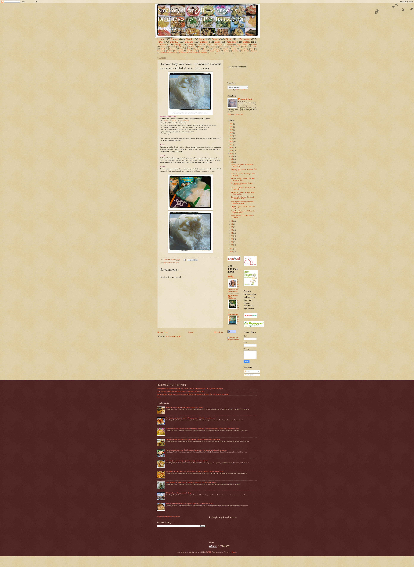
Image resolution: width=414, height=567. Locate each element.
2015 (231, 249)
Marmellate (243, 49)
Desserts (162, 44)
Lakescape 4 (238, 320)
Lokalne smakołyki (231, 277)
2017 (231, 150)
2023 (231, 133)
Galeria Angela (233, 314)
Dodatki (254, 45)
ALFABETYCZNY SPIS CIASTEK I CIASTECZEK (193, 53)
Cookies (231, 42)
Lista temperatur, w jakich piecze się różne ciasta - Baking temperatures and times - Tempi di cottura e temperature (193, 394)
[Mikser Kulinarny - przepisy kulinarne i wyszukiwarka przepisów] (251, 285)
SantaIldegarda (191, 51)
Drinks (163, 47)
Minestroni (196, 49)
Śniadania (229, 45)
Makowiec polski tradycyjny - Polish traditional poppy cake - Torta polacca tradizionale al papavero (196, 450)
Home (190, 332)
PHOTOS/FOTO (228, 53)
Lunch (160, 39)
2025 (231, 127)
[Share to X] (192, 260)
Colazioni (254, 51)
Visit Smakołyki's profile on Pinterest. (168, 516)
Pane (200, 45)
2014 (231, 251)
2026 (231, 124)
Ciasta (229, 39)
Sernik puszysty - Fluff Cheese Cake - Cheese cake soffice (184, 407)
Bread (208, 45)
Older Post (218, 332)
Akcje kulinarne (242, 45)
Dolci (217, 42)
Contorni (191, 47)
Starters (234, 49)
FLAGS (208, 552)
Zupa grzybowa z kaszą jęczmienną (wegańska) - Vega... (242, 202)
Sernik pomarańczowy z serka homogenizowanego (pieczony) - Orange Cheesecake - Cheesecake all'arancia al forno (202, 428)
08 (232, 224)
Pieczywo (191, 45)
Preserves (223, 47)
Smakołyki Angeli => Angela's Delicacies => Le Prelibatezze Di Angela (200, 18)
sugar (174, 121)
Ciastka (174, 42)
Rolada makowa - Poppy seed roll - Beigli (178, 493)
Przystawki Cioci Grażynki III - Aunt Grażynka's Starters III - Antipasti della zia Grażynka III (194, 471)
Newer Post (162, 332)
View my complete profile (235, 114)
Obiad (189, 39)
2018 (231, 147)
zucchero (186, 121)
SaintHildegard (178, 51)
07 (232, 227)
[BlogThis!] (190, 260)
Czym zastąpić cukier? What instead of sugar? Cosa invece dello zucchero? (181, 391)
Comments (249, 375)
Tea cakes (244, 39)
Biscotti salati (245, 51)
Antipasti (212, 47)
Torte (160, 42)
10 (232, 162)
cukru (166, 121)
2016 (231, 153)
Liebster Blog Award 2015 (215, 53)
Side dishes (218, 45)
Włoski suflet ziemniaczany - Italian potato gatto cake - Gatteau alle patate (189, 504)
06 (232, 230)
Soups (181, 49)
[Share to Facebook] (194, 260)
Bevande (172, 47)
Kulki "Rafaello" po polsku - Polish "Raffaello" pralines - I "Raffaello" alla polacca (191, 482)
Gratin (169, 51)
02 (232, 242)
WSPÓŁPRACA (238, 53)
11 (232, 159)
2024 (231, 130)
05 (232, 233)
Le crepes (216, 49)
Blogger (234, 552)
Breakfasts (234, 47)
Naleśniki (225, 49)
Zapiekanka (202, 51)
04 (232, 236)
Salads (254, 47)
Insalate (245, 47)
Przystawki (172, 49)
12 (232, 156)
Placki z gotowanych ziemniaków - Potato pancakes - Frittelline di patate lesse (190, 418)
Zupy (188, 49)
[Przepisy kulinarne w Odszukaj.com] (233, 339)
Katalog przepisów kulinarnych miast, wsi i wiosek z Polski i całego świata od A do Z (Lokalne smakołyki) (190, 388)
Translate (242, 90)
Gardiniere (235, 51)
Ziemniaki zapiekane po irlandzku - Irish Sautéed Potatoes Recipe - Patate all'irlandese (193, 439)
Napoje (182, 47)
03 (232, 239)
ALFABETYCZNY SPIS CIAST (168, 53)
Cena (202, 39)
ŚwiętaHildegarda (215, 51)
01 (232, 245)
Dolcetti (189, 42)
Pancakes (206, 49)
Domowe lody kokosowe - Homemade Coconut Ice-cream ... (242, 197)
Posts (248, 371)
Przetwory (201, 47)
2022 (231, 136)
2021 (231, 138)
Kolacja (177, 44)
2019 (231, 145)
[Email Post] (184, 260)
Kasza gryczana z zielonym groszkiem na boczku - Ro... (243, 179)
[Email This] (188, 260)
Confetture (160, 51)
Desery (246, 42)
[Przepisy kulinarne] (254, 326)
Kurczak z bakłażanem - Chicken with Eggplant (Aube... (243, 211)
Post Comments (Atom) (173, 336)
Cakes (215, 39)
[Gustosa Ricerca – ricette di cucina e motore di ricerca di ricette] (250, 317)
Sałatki (163, 49)
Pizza (252, 49)
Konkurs (226, 51)
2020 (231, 142)
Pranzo (174, 39)
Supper (203, 42)
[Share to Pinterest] (196, 260)
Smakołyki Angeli (246, 99)
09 (232, 221)
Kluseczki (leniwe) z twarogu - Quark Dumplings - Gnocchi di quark (186, 461)
